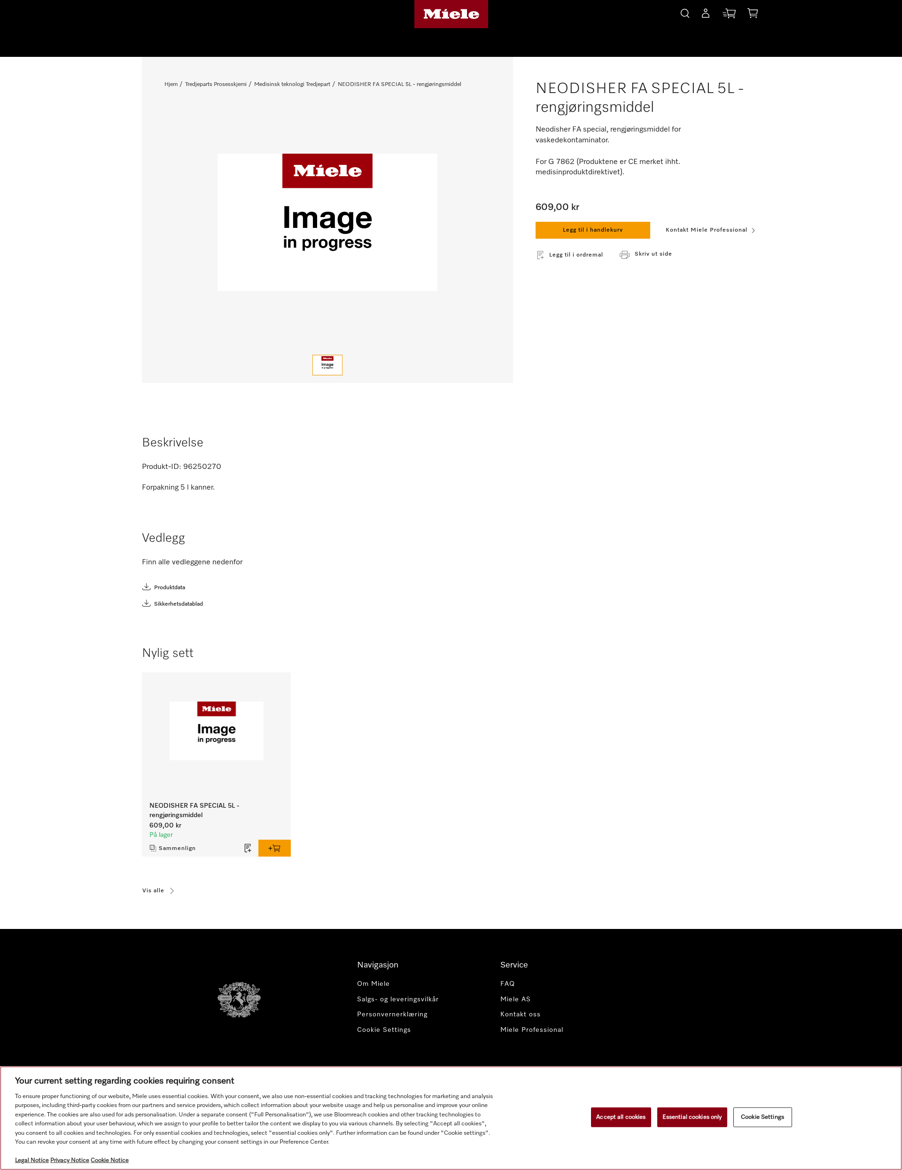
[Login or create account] (705, 15)
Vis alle (153, 891)
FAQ (507, 984)
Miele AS (515, 999)
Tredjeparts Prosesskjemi (216, 84)
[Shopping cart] (752, 15)
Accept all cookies (620, 1117)
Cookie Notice (110, 1160)
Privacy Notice (69, 1160)
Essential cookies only (692, 1117)
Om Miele (373, 984)
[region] (451, 1118)
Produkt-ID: (161, 467)
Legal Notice (32, 1160)
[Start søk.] (685, 12)
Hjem (171, 84)
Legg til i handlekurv (593, 230)
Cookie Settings (762, 1117)
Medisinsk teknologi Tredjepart (292, 84)
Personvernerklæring (392, 1014)
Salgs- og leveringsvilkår (398, 999)
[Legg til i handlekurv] (274, 848)
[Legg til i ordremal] (248, 848)
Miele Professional (531, 1030)
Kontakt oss (520, 1014)
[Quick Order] (729, 15)
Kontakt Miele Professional (706, 230)
